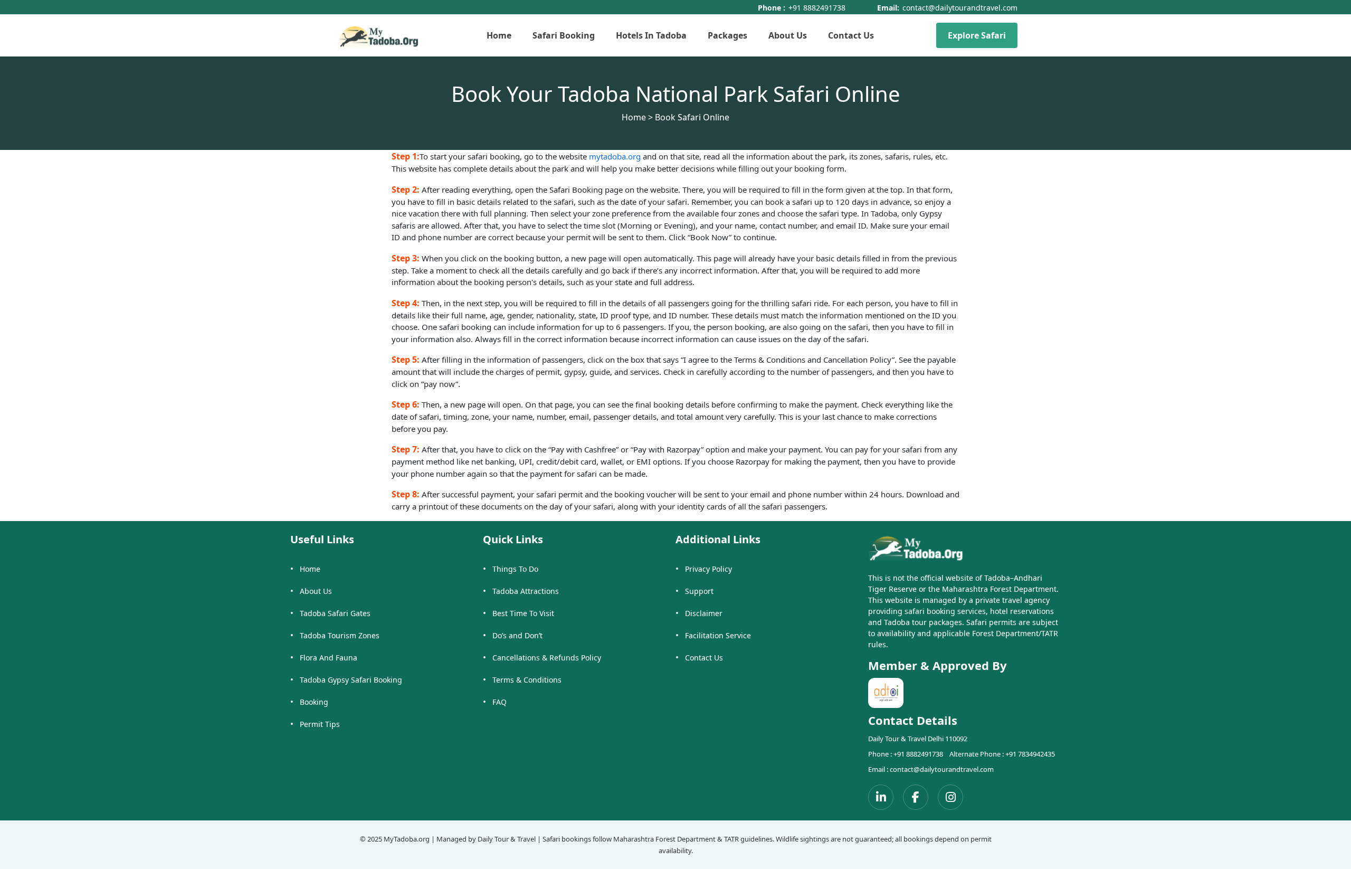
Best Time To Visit (523, 613)
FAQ (499, 702)
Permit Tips (320, 724)
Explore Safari (977, 35)
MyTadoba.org (407, 839)
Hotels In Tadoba (651, 35)
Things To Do (515, 569)
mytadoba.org (616, 156)
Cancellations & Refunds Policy (546, 658)
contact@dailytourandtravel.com (959, 8)
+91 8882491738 (816, 8)
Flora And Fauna (328, 658)
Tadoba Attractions (525, 591)
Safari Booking (563, 35)
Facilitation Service (718, 635)
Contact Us (851, 35)
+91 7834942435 (1030, 754)
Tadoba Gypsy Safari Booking (351, 680)
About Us (787, 35)
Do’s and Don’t (517, 635)
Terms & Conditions (527, 680)
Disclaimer (703, 613)
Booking (314, 702)
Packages (727, 35)
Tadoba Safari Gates (335, 613)
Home (499, 35)
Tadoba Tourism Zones (339, 635)
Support (699, 591)
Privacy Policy (708, 569)
